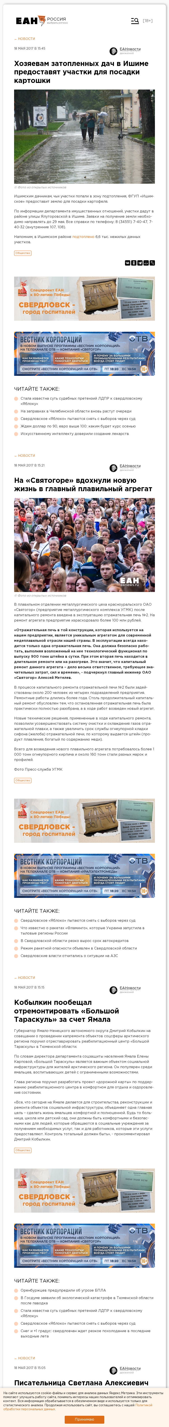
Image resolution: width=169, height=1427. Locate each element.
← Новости (24, 39)
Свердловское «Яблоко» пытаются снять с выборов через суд (78, 419)
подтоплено (83, 237)
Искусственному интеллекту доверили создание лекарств (75, 434)
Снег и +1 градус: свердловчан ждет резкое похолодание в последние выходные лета (86, 1334)
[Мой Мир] (146, 263)
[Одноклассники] (133, 263)
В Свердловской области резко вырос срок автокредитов (75, 941)
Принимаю (84, 1419)
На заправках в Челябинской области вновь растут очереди (76, 411)
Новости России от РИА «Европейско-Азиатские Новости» (31, 20)
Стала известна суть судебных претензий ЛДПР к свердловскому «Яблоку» (81, 401)
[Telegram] (140, 263)
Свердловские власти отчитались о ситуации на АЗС (69, 956)
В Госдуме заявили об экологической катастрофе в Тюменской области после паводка (87, 1300)
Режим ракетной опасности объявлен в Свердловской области (79, 948)
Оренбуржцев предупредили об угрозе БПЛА (63, 1290)
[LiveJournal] (152, 263)
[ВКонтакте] (127, 263)
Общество (22, 253)
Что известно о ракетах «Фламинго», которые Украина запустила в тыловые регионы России (83, 931)
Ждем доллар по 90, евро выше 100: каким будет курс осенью (78, 426)
